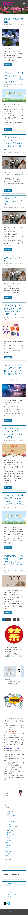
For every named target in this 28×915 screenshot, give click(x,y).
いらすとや (8, 883)
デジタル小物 (9, 830)
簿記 (6, 855)
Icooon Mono (8, 896)
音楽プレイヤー (9, 864)
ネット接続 (8, 832)
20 (14, 619)
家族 (6, 847)
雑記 (6, 862)
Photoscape (8, 892)
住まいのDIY (8, 841)
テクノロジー (9, 828)
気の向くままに (9, 853)
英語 (6, 857)
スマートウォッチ (10, 824)
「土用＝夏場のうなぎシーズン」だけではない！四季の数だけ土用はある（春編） (13, 143)
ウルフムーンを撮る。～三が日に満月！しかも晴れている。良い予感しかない (13, 371)
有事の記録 (8, 851)
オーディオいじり (10, 811)
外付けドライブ (9, 845)
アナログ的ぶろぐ (10, 809)
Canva (7, 888)
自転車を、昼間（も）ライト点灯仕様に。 (13, 201)
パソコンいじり (9, 834)
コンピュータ (9, 820)
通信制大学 (8, 859)
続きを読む (7, 64)
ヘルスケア (8, 838)
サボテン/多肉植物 (10, 822)
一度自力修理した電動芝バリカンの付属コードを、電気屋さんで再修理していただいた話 (13, 561)
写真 (6, 843)
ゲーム (7, 817)
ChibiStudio (8, 890)
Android (7, 805)
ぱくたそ (7, 885)
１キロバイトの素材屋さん (12, 894)
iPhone (7, 807)
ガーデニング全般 (10, 815)
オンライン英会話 (10, 813)
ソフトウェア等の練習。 (12, 826)
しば (18, 24)
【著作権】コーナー (12, 656)
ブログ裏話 (8, 836)
